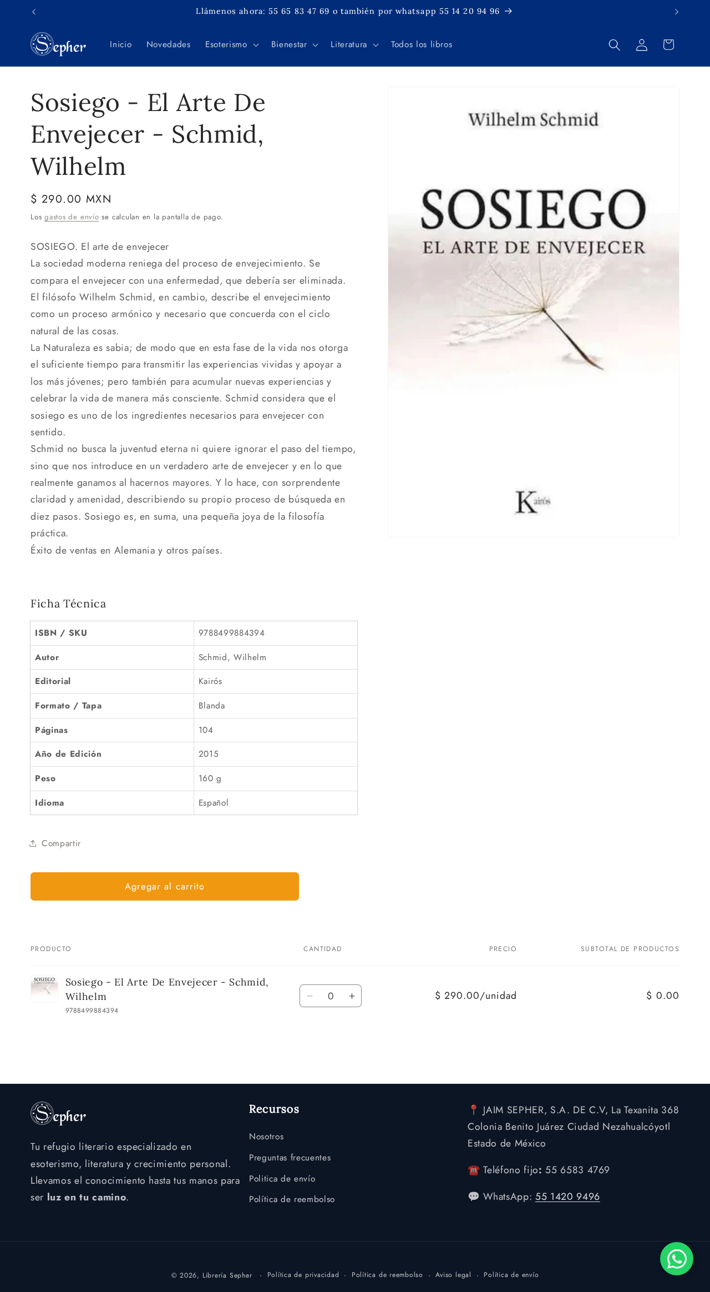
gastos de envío (71, 217)
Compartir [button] (61, 843)
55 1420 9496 (567, 1197)
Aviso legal (453, 1274)
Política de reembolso (292, 1200)
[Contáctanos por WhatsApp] (676, 1258)
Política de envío (511, 1274)
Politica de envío (282, 1179)
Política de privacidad (303, 1274)
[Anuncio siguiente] (677, 11)
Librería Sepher (227, 1275)
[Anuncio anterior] (34, 11)
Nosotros (266, 1137)
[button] (230, 45)
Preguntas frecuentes (290, 1158)
